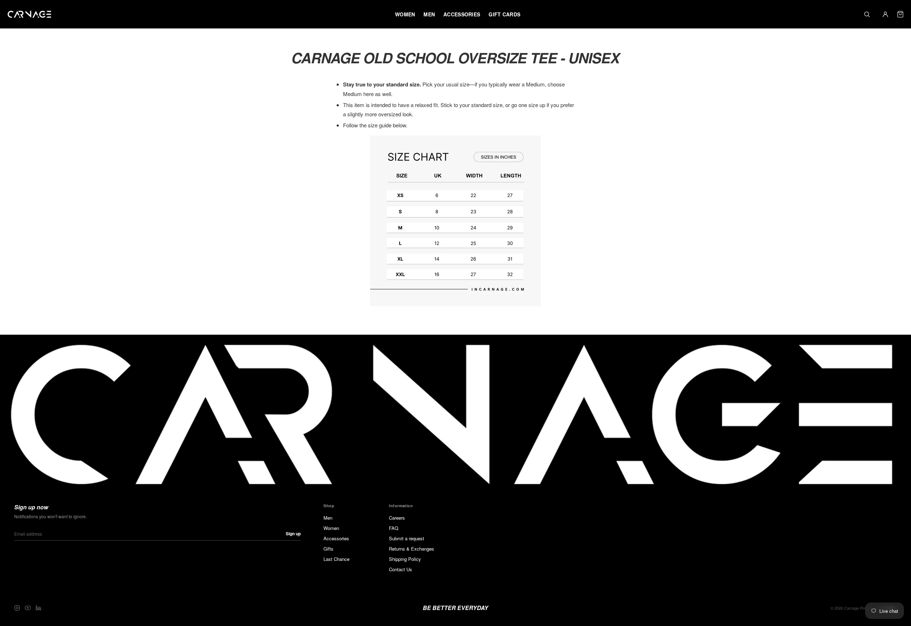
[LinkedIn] (38, 608)
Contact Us (400, 569)
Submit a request (406, 538)
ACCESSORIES (461, 14)
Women (331, 528)
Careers (397, 517)
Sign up (293, 533)
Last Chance (336, 559)
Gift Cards (504, 14)
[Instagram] (17, 608)
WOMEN (405, 14)
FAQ (393, 528)
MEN (429, 14)
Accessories (336, 538)
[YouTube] (28, 608)
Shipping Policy (405, 559)
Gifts (328, 548)
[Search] (866, 14)
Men (327, 517)
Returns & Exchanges (411, 548)
